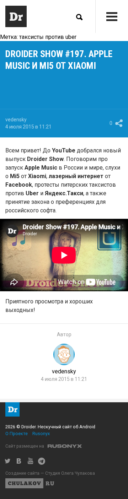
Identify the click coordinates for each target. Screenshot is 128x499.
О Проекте (16, 433)
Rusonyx (41, 433)
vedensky (16, 119)
